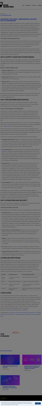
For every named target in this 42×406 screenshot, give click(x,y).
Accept (38, 403)
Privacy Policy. (15, 404)
